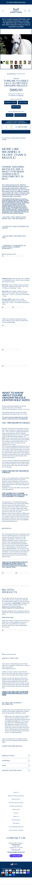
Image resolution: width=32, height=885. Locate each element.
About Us (16, 792)
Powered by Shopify (16, 868)
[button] (3, 11)
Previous (2, 44)
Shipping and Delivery (16, 806)
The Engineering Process (16, 827)
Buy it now (16, 132)
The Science (16, 823)
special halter (17, 603)
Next (30, 44)
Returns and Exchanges (16, 802)
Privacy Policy (16, 799)
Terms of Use (16, 809)
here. (13, 322)
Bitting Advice (16, 820)
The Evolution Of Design (16, 830)
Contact (16, 813)
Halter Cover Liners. (8, 617)
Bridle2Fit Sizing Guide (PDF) (16, 796)
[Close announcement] (30, 23)
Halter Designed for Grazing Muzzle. (13, 608)
